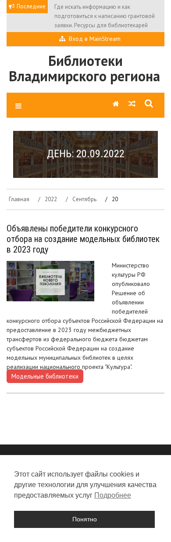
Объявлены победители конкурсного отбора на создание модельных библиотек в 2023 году (83, 239)
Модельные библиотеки (44, 376)
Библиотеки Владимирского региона (84, 68)
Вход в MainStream (95, 39)
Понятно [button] (84, 519)
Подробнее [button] (112, 495)
